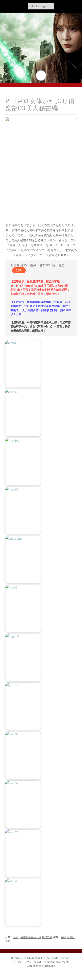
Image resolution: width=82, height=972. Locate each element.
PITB (63, 937)
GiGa (16, 937)
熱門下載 (47, 937)
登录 (19, 270)
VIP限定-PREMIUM (30, 937)
